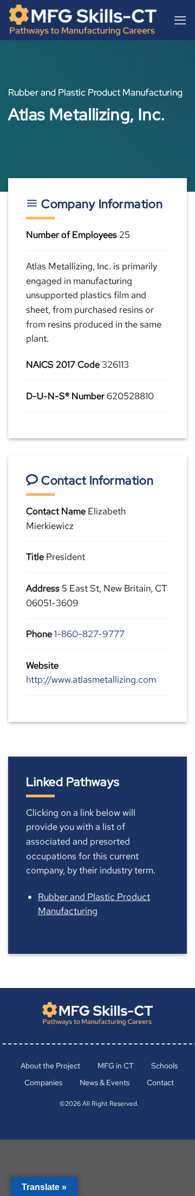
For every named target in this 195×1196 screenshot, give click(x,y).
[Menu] (180, 20)
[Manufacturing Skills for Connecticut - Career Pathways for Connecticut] (86, 20)
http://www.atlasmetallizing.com (91, 679)
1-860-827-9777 (89, 634)
